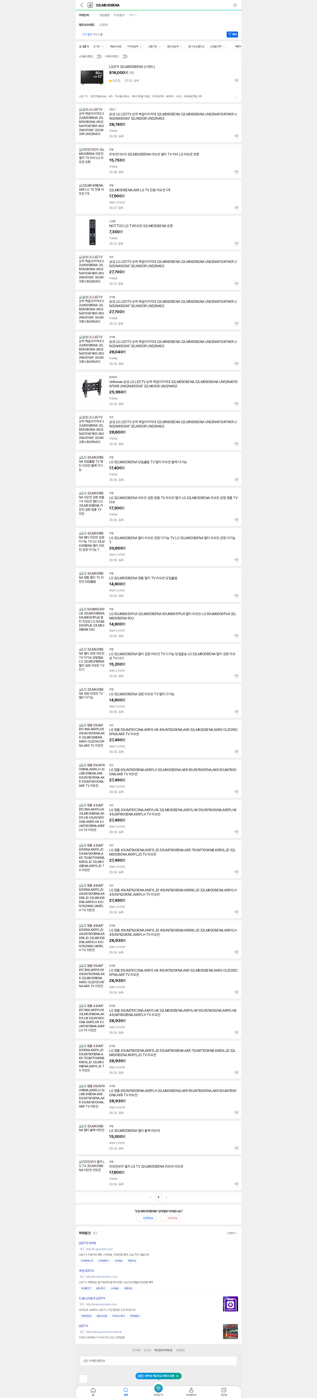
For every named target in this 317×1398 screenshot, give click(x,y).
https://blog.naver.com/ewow (104, 1332)
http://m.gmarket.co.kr (99, 1249)
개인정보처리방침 (163, 1350)
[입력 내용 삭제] (235, 5)
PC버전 (137, 1350)
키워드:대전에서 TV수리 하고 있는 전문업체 (102, 1337)
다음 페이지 (166, 1197)
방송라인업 (102, 1316)
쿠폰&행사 (135, 1316)
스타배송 (118, 1260)
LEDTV (83, 1326)
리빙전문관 (86, 1316)
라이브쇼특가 (118, 1316)
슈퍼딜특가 (103, 1260)
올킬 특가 (100, 1288)
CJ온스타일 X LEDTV (92, 1298)
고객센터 (180, 1350)
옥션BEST (86, 1288)
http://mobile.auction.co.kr (102, 1276)
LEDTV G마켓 (87, 1243)
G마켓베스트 (87, 1260)
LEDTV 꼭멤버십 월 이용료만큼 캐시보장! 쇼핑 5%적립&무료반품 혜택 (116, 1282)
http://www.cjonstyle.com (101, 1304)
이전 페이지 (150, 1197)
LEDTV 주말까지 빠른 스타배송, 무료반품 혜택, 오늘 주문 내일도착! (114, 1254)
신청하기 (231, 1233)
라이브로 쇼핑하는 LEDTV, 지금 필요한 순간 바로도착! (107, 1310)
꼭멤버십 (132, 1260)
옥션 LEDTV (86, 1270)
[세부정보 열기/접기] (232, 1360)
